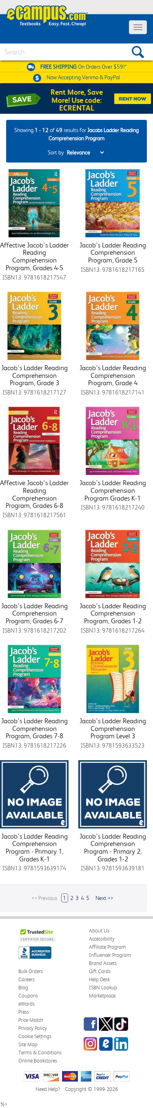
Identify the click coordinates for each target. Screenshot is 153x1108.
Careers (26, 979)
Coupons (28, 996)
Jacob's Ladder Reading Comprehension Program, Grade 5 (113, 252)
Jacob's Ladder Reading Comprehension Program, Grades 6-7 (34, 613)
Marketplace (102, 996)
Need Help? (47, 1089)
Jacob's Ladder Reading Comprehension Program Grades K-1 (113, 490)
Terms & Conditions (40, 1052)
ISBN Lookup (103, 987)
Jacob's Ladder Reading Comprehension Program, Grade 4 (113, 375)
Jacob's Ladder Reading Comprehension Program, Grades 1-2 (113, 613)
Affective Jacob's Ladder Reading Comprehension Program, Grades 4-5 (34, 256)
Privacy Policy (32, 1028)
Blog (23, 987)
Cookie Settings (34, 1036)
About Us (99, 931)
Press (23, 1012)
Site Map (28, 1044)
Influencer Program (110, 955)
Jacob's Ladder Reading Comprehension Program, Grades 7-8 (34, 728)
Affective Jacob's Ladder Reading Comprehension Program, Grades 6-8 (34, 494)
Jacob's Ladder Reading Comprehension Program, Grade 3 (34, 375)
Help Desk (99, 979)
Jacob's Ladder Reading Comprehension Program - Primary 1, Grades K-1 (34, 847)
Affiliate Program (107, 947)
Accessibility (102, 939)
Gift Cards (100, 971)
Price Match (30, 1020)
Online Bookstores (37, 1061)
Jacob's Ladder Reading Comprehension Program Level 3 (113, 728)
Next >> (104, 898)
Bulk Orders (30, 971)
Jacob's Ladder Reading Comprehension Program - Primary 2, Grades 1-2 (113, 847)
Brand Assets (103, 963)
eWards (26, 1004)
